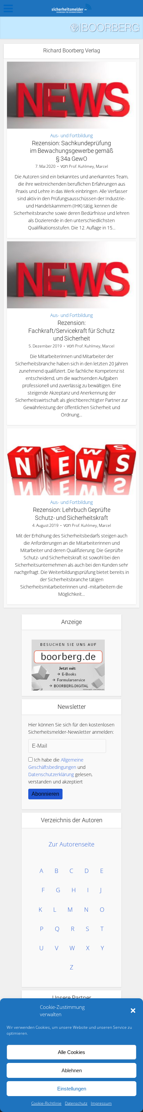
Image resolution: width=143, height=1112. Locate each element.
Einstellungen (71, 1088)
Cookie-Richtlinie (46, 1103)
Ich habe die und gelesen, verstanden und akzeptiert (60, 771)
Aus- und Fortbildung (71, 135)
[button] (133, 1010)
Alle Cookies (71, 1052)
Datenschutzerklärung (51, 774)
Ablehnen (72, 1070)
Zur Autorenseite (71, 844)
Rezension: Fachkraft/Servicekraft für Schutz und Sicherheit (71, 330)
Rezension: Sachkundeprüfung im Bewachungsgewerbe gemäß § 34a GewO (71, 151)
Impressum (101, 1103)
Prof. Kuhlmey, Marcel (88, 166)
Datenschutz (76, 1103)
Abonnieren (45, 794)
